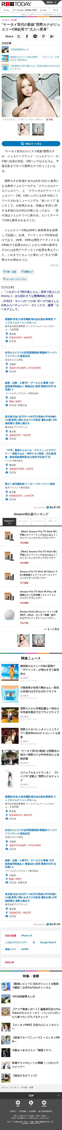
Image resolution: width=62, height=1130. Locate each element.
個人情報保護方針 (45, 1111)
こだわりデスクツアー (16, 942)
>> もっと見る (51, 629)
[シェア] (27, 36)
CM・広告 (11, 271)
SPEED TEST (31, 10)
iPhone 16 (26, 935)
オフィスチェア (24, 522)
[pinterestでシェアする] (43, 36)
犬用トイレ (52, 521)
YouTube (44, 1106)
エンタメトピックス (16, 279)
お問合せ (13, 1111)
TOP (31, 1095)
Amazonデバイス (9, 522)
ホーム (6, 10)
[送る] (35, 36)
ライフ (55, 10)
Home (17, 1106)
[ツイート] (18, 36)
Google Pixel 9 (48, 942)
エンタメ (43, 10)
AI (34, 942)
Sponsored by (39, 507)
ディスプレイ (38, 521)
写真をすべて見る (33, 144)
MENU (50, 2)
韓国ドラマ (10, 949)
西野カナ (28, 271)
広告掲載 (22, 1111)
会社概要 (32, 1111)
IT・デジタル (19, 10)
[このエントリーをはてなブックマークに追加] (51, 36)
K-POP (25, 949)
